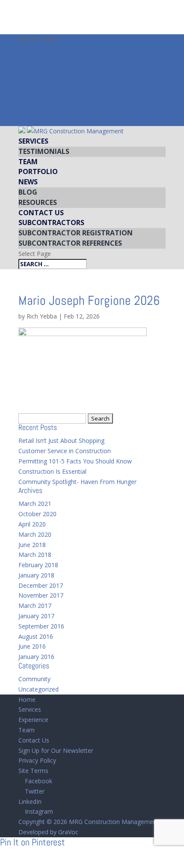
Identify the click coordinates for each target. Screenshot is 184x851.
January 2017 (36, 616)
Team (28, 161)
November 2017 (40, 595)
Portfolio (38, 171)
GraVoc (68, 832)
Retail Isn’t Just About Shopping (61, 440)
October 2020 (37, 514)
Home (27, 699)
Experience (33, 720)
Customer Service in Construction (64, 451)
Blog (27, 192)
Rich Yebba (42, 316)
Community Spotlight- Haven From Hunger (77, 482)
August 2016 (35, 636)
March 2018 (34, 554)
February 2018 (38, 565)
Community (34, 679)
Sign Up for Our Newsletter (55, 750)
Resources (37, 202)
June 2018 (32, 545)
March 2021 (34, 503)
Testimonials (43, 151)
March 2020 (34, 534)
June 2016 (32, 646)
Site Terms (33, 771)
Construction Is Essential (52, 471)
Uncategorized (38, 689)
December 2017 (40, 585)
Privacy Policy (37, 760)
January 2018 (36, 575)
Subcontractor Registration (75, 233)
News (28, 181)
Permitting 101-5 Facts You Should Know (75, 461)
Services (33, 141)
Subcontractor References (70, 243)
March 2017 (34, 605)
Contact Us (41, 212)
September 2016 (41, 626)
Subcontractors (51, 222)
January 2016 (36, 657)
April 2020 (32, 524)
